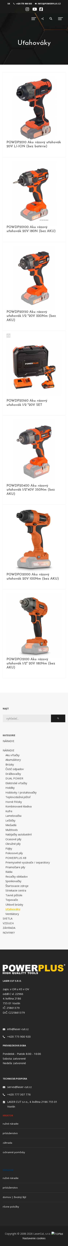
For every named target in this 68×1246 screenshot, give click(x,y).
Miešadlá (10, 825)
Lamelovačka (13, 815)
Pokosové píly (14, 853)
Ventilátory (12, 914)
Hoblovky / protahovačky (21, 792)
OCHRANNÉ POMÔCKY (14, 1152)
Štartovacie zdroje (16, 886)
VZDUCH (8, 923)
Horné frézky (13, 802)
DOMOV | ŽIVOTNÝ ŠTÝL (14, 1197)
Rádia (8, 872)
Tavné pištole (13, 895)
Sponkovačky (13, 881)
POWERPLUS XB (15, 858)
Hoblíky (10, 787)
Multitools (11, 830)
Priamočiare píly (15, 867)
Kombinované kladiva (18, 806)
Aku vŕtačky (12, 755)
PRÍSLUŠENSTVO (10, 1133)
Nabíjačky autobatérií (18, 834)
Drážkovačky (13, 774)
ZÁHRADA (9, 928)
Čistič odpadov (14, 769)
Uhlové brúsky (14, 904)
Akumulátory (13, 759)
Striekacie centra (15, 890)
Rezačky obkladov (16, 876)
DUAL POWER (14, 778)
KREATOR (8, 1115)
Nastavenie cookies (34, 1238)
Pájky (8, 848)
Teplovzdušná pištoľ (17, 797)
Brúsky (9, 764)
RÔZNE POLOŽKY (11, 1206)
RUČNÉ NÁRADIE (10, 1123)
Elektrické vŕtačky (16, 783)
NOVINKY (9, 932)
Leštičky (10, 820)
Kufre (8, 811)
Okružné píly (13, 844)
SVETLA (7, 918)
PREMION (8, 1170)
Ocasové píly (13, 839)
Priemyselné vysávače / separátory (27, 862)
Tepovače (11, 900)
